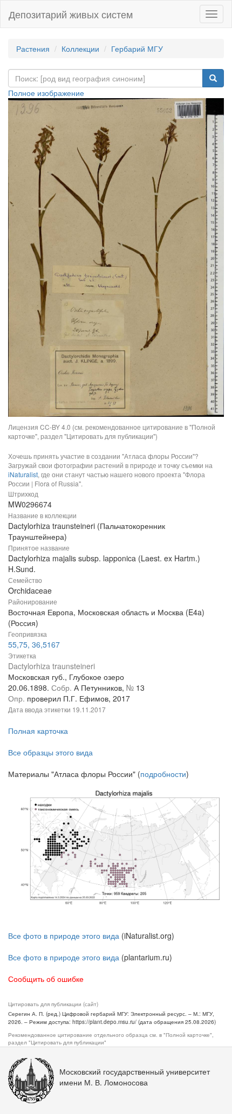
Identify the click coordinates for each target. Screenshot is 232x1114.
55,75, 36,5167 (34, 644)
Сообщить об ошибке (46, 978)
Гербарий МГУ (137, 48)
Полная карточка (38, 730)
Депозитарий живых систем (71, 14)
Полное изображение (46, 92)
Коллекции (80, 48)
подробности (163, 773)
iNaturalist (23, 474)
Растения (33, 48)
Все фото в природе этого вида (63, 935)
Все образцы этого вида (50, 752)
